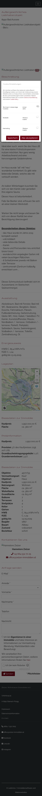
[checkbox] (37, 106)
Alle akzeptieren (30, 138)
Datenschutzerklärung (30, 97)
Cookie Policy (14, 99)
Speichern (13, 138)
